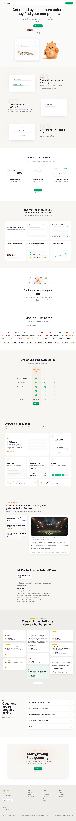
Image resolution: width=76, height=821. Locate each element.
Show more (37, 683)
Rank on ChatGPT (30, 796)
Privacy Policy (62, 794)
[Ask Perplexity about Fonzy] (12, 800)
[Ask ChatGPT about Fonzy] (4, 800)
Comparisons (45, 796)
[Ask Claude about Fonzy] (7, 800)
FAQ (47, 3)
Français (31, 815)
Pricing (43, 3)
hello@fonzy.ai (7, 809)
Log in (63, 3)
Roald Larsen (7, 804)
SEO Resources (46, 800)
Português (43, 815)
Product (25, 3)
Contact (60, 792)
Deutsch (35, 815)
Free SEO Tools (46, 794)
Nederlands (27, 815)
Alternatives (45, 798)
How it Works (37, 3)
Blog (44, 792)
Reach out (11, 717)
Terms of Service (62, 796)
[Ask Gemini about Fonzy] (9, 800)
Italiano (47, 815)
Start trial (69, 3)
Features (31, 3)
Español (39, 815)
